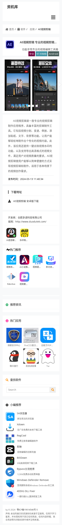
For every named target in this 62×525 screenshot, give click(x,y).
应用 (32, 29)
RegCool (21, 435)
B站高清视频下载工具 (27, 463)
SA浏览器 (22, 413)
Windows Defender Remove (33, 480)
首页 (11, 29)
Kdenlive (11, 284)
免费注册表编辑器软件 (27, 440)
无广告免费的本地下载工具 (29, 429)
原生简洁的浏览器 (25, 418)
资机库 (12, 7)
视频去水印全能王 (14, 267)
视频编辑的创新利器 (26, 452)
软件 (23, 29)
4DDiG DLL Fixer (26, 491)
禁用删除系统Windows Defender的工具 (35, 485)
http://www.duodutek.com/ (30, 221)
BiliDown (22, 457)
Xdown (21, 424)
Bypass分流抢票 (26, 468)
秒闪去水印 (51, 267)
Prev (2, 83)
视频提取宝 (38, 267)
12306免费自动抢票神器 (28, 474)
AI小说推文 (25, 267)
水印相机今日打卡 (28, 240)
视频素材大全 (26, 284)
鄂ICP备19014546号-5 (27, 509)
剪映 (19, 446)
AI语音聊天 (11, 240)
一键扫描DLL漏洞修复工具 (29, 496)
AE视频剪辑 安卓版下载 (26, 201)
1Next (59, 83)
